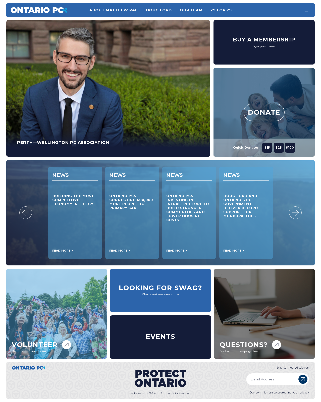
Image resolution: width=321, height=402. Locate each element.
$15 (267, 147)
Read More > (62, 250)
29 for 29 (221, 10)
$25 (279, 147)
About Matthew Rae (113, 10)
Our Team (191, 10)
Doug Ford (159, 10)
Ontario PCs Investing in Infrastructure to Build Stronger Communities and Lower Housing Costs (187, 208)
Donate (264, 112)
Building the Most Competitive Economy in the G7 (73, 200)
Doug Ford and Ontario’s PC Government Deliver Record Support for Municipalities (240, 206)
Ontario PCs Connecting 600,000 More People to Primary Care (131, 202)
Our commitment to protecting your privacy (279, 392)
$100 (290, 147)
